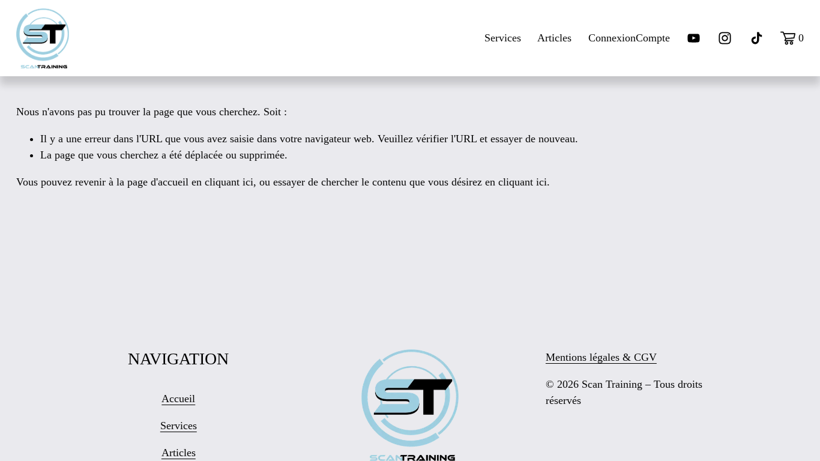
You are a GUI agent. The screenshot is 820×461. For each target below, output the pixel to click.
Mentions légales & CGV (601, 357)
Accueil (178, 399)
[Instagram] (724, 38)
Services (502, 38)
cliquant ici (229, 182)
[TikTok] (756, 38)
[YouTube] (693, 38)
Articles (554, 38)
